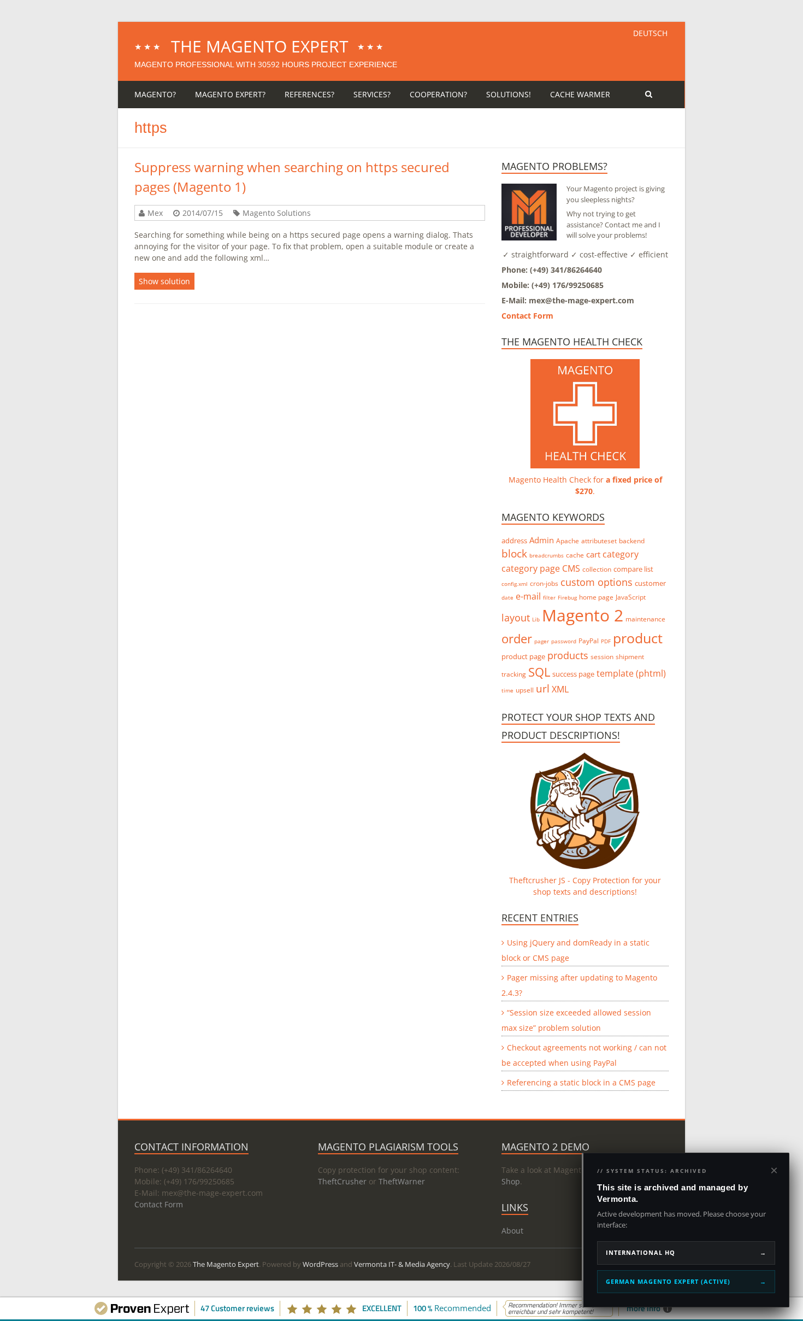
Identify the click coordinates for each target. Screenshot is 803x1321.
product (638, 638)
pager (541, 641)
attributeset (599, 541)
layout (515, 617)
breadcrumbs (546, 555)
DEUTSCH (650, 33)
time (507, 690)
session (602, 657)
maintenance (645, 619)
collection (596, 569)
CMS (571, 568)
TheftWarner (402, 1181)
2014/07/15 (202, 213)
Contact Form (527, 315)
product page (523, 656)
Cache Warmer (580, 94)
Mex (155, 213)
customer (650, 583)
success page (573, 674)
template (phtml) (631, 673)
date (507, 597)
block (514, 553)
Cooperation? (438, 94)
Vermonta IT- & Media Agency (402, 1264)
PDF (606, 641)
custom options (596, 582)
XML (560, 689)
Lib (536, 619)
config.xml (514, 584)
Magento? (155, 94)
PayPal (588, 641)
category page (530, 568)
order (516, 638)
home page (596, 597)
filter (549, 597)
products (567, 655)
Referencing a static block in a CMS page (581, 1082)
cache (575, 555)
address (514, 540)
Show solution (164, 281)
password (563, 641)
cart (593, 554)
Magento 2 (582, 615)
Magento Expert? (230, 94)
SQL (539, 672)
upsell (525, 690)
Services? (372, 94)
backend (632, 541)
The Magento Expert (259, 46)
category (621, 554)
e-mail (528, 596)
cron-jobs (544, 583)
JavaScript (631, 597)
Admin (541, 540)
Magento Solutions (277, 213)
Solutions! (508, 94)
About (512, 1230)
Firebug (567, 597)
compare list (633, 569)
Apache (567, 541)
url (543, 688)
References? (309, 94)
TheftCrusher (342, 1181)
